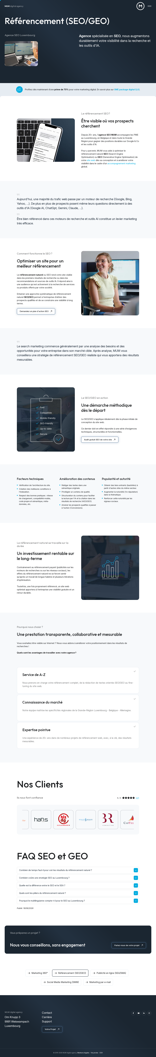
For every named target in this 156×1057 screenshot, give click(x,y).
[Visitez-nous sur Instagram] (149, 1013)
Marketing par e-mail (100, 982)
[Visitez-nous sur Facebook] (133, 1013)
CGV (101, 1053)
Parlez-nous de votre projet (126, 945)
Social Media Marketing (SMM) (63, 982)
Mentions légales (83, 1053)
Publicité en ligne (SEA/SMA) (111, 973)
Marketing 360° (40, 973)
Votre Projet (50, 1029)
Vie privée (94, 1053)
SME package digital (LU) (126, 89)
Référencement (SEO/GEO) (72, 973)
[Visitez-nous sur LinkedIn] (144, 1013)
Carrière (47, 1017)
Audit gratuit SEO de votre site (98, 440)
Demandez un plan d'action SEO (34, 311)
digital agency (14, 6)
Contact (47, 1012)
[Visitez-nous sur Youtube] (138, 1013)
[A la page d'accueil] (140, 6)
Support (47, 1021)
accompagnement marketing (122, 163)
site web (91, 160)
